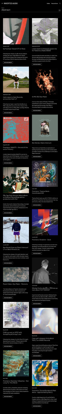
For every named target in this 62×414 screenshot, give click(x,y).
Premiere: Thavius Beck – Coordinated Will (41, 192)
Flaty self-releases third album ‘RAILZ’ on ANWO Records (43, 339)
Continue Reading (8, 62)
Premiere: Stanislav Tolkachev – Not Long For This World (16, 382)
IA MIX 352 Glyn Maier (39, 97)
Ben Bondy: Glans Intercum (41, 143)
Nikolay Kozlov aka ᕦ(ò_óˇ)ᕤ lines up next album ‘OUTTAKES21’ (45, 289)
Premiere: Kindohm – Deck (41, 240)
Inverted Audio (11, 3)
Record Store (54, 3)
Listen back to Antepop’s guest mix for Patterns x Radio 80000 (44, 49)
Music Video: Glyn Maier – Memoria (15, 284)
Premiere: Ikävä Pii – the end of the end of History (15, 148)
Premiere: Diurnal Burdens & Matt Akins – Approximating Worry (44, 391)
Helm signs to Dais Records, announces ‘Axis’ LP (13, 98)
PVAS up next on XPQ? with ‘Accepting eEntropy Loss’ (12, 333)
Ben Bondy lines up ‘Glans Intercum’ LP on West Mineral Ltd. (15, 248)
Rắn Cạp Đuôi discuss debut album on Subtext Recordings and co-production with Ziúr (15, 197)
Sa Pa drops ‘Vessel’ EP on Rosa (14, 49)
